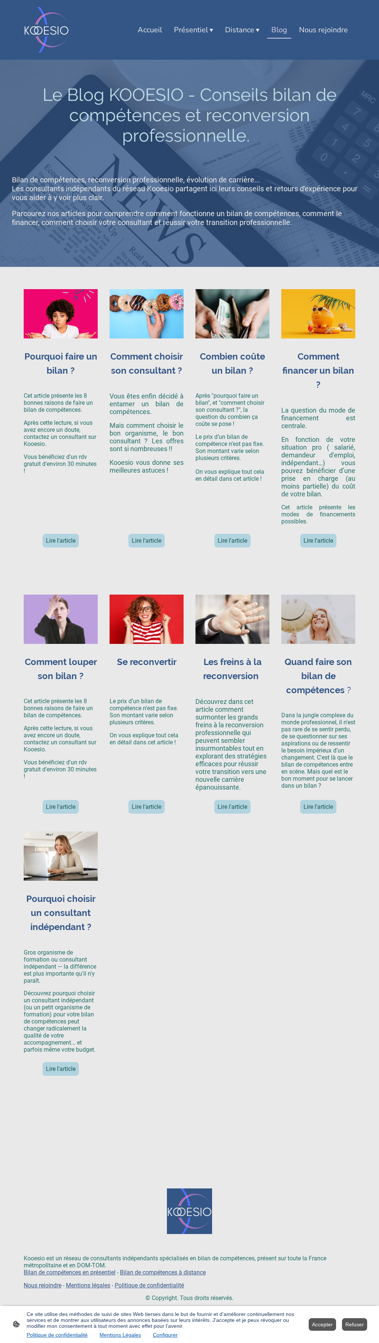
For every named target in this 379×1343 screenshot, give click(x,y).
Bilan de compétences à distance (163, 1272)
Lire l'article (61, 540)
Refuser (354, 1324)
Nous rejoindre (42, 1285)
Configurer (165, 1335)
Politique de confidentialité (149, 1285)
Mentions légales (88, 1285)
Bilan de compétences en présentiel (69, 1272)
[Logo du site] (46, 30)
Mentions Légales (120, 1335)
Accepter (322, 1324)
